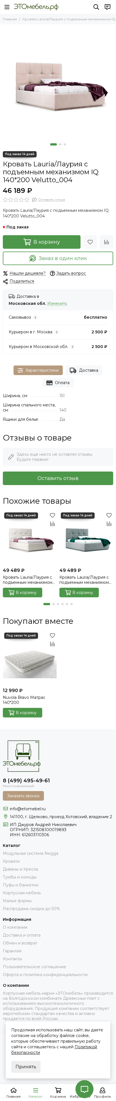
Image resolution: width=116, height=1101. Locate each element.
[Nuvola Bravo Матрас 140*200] (30, 658)
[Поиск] (96, 7)
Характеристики (42, 370)
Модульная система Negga (30, 853)
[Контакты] (107, 7)
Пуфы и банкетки (20, 885)
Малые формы (17, 900)
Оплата (62, 382)
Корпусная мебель (22, 892)
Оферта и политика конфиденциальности (45, 974)
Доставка (88, 370)
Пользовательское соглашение (34, 966)
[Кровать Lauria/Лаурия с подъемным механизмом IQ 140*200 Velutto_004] (58, 82)
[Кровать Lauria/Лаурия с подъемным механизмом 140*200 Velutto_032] (86, 538)
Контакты (12, 958)
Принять (25, 1066)
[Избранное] (90, 242)
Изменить (57, 303)
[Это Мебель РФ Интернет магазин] (36, 7)
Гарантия (12, 951)
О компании (15, 927)
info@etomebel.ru (28, 808)
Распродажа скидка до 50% (31, 908)
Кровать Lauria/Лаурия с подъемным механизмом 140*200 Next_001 (27, 580)
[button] (53, 144)
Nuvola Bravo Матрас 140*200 (24, 700)
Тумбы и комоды (20, 877)
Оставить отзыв (58, 478)
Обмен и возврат (20, 943)
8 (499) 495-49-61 (26, 781)
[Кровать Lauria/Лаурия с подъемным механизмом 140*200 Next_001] (30, 538)
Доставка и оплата (22, 935)
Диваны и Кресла (20, 869)
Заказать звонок (23, 795)
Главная (10, 19)
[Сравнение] (106, 242)
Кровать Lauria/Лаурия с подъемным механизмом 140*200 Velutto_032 (84, 580)
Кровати (11, 861)
